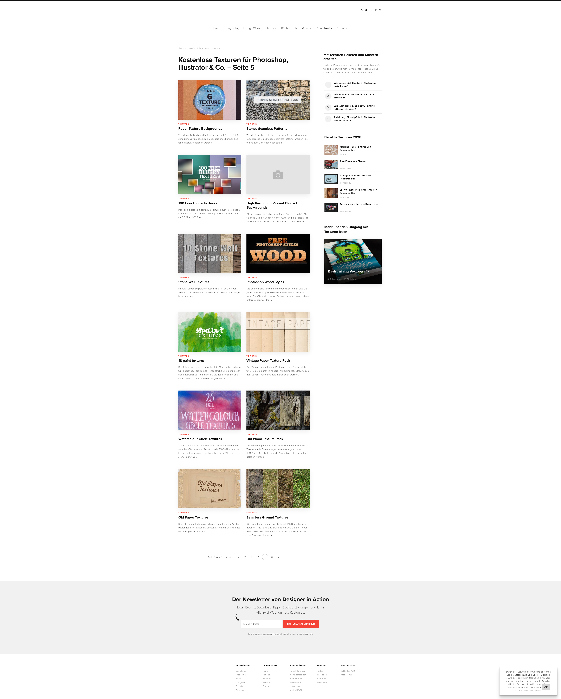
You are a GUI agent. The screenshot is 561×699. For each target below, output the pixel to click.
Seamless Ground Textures (267, 517)
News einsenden (298, 675)
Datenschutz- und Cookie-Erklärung (532, 675)
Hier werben (296, 678)
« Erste (229, 557)
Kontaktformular (297, 671)
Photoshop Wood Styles (265, 282)
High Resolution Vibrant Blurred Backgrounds (271, 205)
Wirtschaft (240, 690)
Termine (272, 28)
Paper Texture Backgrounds (200, 129)
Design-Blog (231, 28)
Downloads (324, 28)
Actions (266, 675)
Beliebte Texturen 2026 (342, 137)
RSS (366, 9)
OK (546, 687)
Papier (239, 678)
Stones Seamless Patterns (266, 129)
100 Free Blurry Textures (197, 203)
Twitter (320, 671)
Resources (342, 28)
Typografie (241, 675)
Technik (239, 686)
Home (215, 28)
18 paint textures (191, 360)
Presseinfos (295, 682)
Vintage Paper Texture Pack (268, 360)
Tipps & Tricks (303, 28)
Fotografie (240, 682)
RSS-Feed (322, 678)
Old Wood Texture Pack (264, 439)
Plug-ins (266, 686)
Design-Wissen (253, 28)
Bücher (285, 28)
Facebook (357, 9)
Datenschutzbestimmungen (268, 634)
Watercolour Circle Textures (200, 439)
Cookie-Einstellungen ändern (528, 690)
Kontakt (371, 9)
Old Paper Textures (193, 517)
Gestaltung (241, 671)
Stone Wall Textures (193, 282)
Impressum (536, 687)
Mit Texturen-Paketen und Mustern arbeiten (350, 57)
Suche (380, 9)
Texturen (216, 48)
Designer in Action (193, 9)
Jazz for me (346, 675)
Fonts (265, 671)
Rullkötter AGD (348, 671)
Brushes (267, 678)
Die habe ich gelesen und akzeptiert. (281, 634)
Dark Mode (375, 9)
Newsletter (322, 682)
